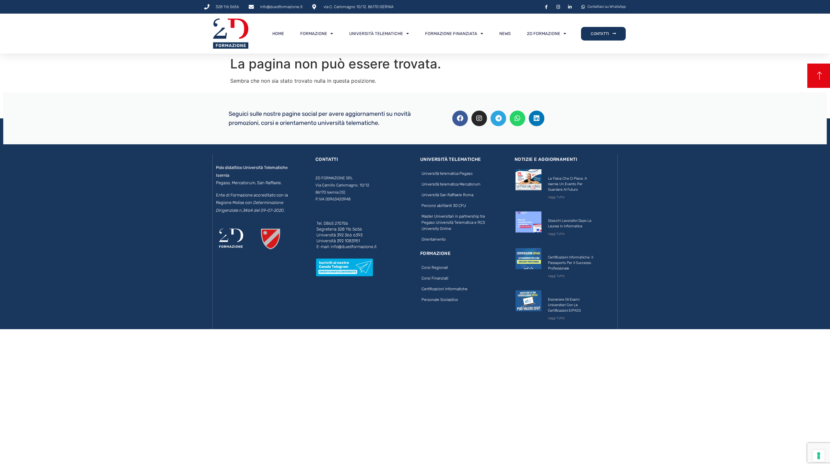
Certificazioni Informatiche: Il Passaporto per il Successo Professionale (570, 262)
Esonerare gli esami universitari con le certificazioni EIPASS (564, 305)
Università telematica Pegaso (447, 173)
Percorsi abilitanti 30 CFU (443, 205)
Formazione (313, 33)
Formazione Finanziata (451, 33)
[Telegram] (498, 118)
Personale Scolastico (439, 299)
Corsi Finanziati (434, 278)
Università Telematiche (376, 33)
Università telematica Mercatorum (450, 184)
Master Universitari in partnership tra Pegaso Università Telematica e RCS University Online (453, 222)
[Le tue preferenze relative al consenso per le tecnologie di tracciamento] (818, 455)
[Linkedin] (536, 118)
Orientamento (433, 239)
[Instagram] (479, 118)
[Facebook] (460, 118)
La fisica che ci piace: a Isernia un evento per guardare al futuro (567, 184)
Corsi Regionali (434, 267)
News (505, 33)
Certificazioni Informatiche (444, 289)
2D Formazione (543, 33)
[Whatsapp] (517, 118)
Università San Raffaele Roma (447, 195)
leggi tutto (556, 197)
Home (278, 33)
